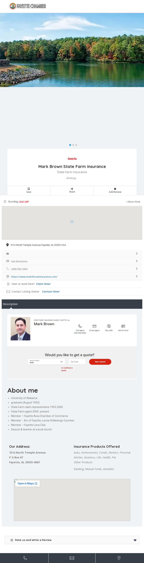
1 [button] (69, 144)
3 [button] (75, 144)
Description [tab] (10, 304)
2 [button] (72, 144)
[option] (72, 50)
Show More (134, 201)
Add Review (115, 192)
